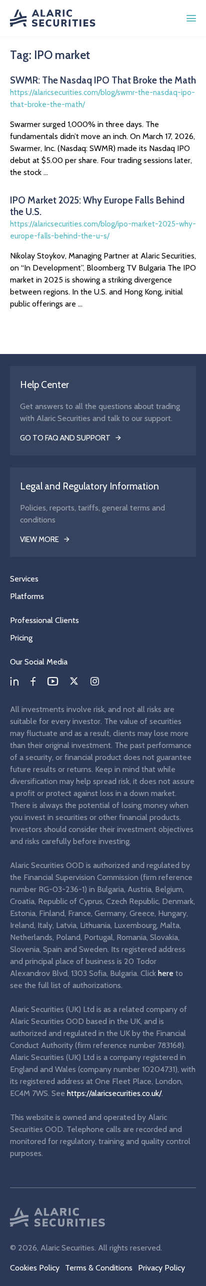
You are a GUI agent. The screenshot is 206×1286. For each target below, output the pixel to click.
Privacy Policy (161, 1267)
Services (24, 579)
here (166, 973)
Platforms (27, 596)
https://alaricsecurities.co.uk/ (114, 1093)
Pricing (21, 637)
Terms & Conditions (98, 1267)
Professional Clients (44, 620)
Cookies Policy (35, 1267)
